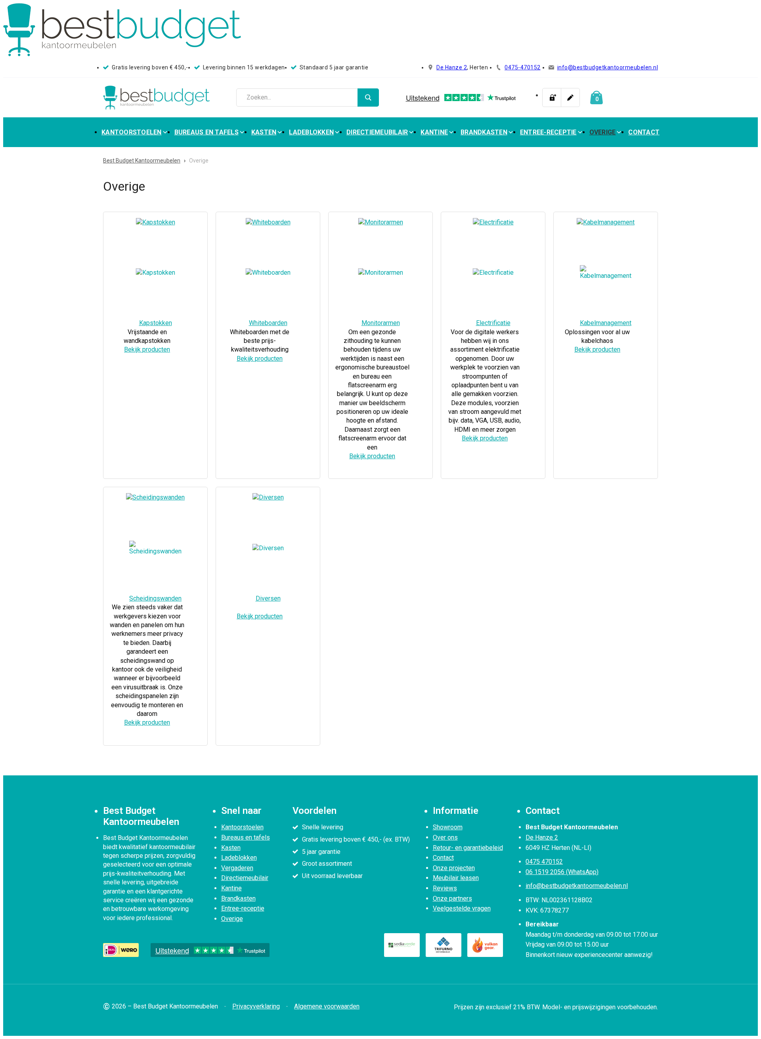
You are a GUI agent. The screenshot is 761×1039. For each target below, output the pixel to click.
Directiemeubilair (377, 132)
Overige (602, 132)
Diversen (268, 598)
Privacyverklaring (256, 1006)
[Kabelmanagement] (606, 222)
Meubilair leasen (456, 878)
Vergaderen (237, 868)
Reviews (445, 888)
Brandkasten (484, 132)
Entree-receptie (548, 132)
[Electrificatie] (493, 222)
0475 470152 (544, 861)
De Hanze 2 (451, 67)
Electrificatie (493, 323)
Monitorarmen (380, 323)
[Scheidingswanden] (155, 497)
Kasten (264, 132)
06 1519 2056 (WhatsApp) (562, 872)
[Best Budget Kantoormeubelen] (156, 97)
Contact (644, 132)
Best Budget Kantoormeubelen (141, 160)
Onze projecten (454, 868)
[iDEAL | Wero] (121, 950)
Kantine (434, 132)
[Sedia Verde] (402, 945)
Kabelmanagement (605, 323)
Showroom (448, 827)
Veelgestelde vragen (462, 908)
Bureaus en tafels (206, 132)
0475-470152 (523, 67)
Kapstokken (155, 323)
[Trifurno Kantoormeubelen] (443, 945)
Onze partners (452, 898)
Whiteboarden (268, 323)
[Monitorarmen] (380, 222)
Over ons (445, 837)
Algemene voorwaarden (326, 1006)
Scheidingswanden (155, 598)
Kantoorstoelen (131, 132)
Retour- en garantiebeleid (468, 847)
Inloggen (552, 97)
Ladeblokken (311, 132)
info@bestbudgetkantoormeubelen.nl (607, 67)
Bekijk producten (147, 349)
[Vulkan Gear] (485, 945)
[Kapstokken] (155, 222)
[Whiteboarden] (268, 222)
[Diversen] (268, 497)
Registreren (570, 97)
